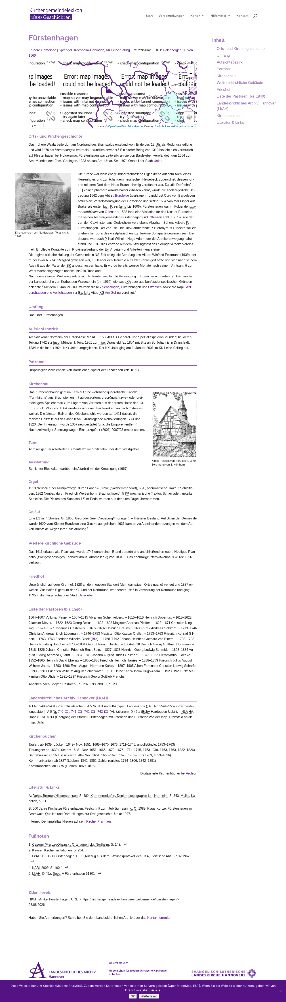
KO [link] (158, 50)
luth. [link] (106, 206)
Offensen (111, 212)
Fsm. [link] (58, 161)
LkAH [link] (36, 856)
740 (60, 711)
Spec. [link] (122, 706)
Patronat (224, 69)
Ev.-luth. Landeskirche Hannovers (175, 126)
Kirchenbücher (229, 116)
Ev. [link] (107, 249)
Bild (94, 639)
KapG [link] (181, 287)
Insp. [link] (56, 342)
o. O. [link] (133, 808)
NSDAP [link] (52, 260)
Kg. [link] (136, 233)
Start (149, 15)
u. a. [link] (102, 424)
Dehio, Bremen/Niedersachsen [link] (55, 796)
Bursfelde (122, 195)
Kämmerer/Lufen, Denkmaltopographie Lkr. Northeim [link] (129, 796)
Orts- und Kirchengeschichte (241, 49)
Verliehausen (62, 292)
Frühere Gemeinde (42, 50)
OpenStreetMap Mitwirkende (125, 126)
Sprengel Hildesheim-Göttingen (81, 50)
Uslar (157, 161)
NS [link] (97, 255)
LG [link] (38, 518)
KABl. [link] (36, 868)
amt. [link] (123, 206)
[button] (108, 89)
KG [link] (98, 287)
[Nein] (280, 991)
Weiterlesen (149, 996)
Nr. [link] (36, 706)
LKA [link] (128, 281)
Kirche (91, 821)
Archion (191, 773)
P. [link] (111, 206)
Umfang (223, 55)
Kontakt (242, 15)
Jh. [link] (158, 144)
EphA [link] (146, 711)
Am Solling (113, 292)
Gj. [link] (63, 518)
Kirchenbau (226, 76)
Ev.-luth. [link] (84, 292)
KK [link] (65, 348)
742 (87, 711)
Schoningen (110, 287)
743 (100, 711)
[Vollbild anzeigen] (190, 83)
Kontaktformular (158, 917)
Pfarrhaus (104, 821)
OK (133, 996)
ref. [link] (172, 276)
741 (73, 711)
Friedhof (223, 89)
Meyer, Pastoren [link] (63, 684)
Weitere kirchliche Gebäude (240, 83)
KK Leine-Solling (118, 50)
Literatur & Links (230, 122)
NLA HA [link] (187, 711)
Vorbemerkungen (172, 15)
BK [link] (69, 265)
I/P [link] (143, 488)
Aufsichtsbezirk (230, 62)
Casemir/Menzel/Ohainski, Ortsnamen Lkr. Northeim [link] (70, 844)
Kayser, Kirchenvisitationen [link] (52, 850)
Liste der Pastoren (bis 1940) (241, 96)
